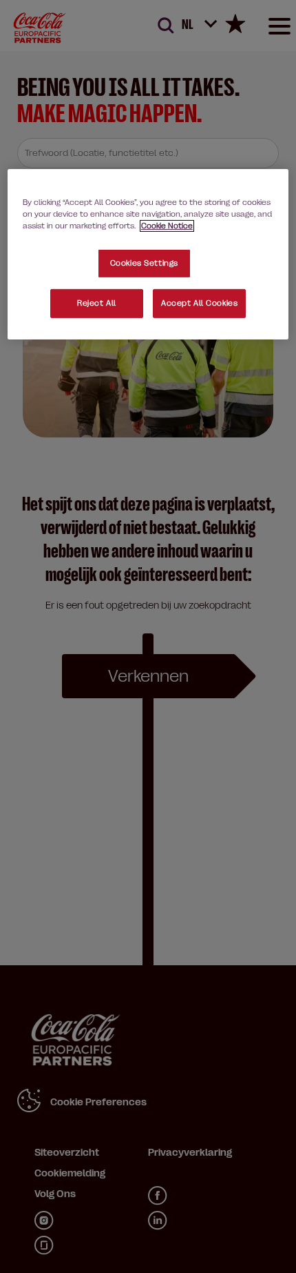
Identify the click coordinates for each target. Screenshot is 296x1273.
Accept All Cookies (199, 303)
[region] (148, 254)
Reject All (96, 303)
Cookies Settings (144, 263)
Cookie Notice (167, 225)
